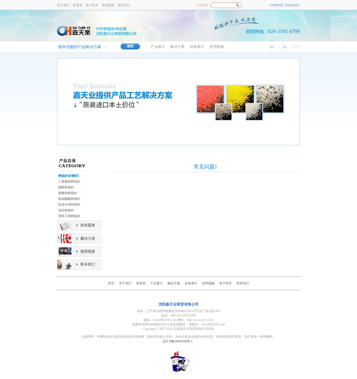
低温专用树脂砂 (69, 204)
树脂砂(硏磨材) (68, 176)
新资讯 (78, 5)
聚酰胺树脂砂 (67, 193)
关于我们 (63, 5)
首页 (111, 283)
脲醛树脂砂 (66, 187)
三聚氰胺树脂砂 (69, 181)
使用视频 (108, 5)
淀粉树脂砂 (66, 210)
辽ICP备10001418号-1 (178, 341)
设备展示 (197, 47)
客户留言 (92, 5)
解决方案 (178, 47)
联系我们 (124, 5)
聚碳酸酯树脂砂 (69, 199)
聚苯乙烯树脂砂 (69, 216)
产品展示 (158, 47)
